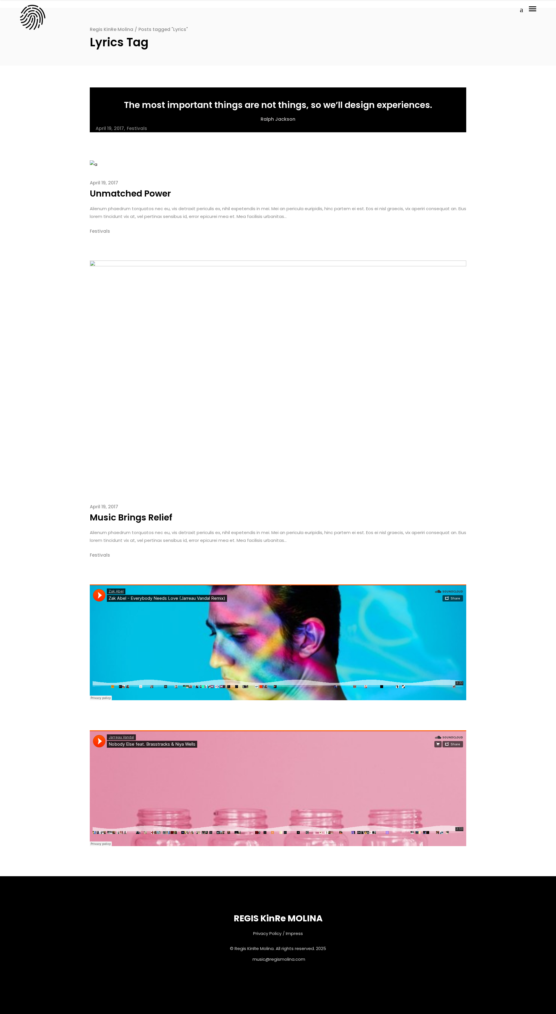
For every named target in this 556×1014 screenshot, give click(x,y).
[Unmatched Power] (93, 164)
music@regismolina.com (279, 959)
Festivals (137, 128)
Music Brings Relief (131, 517)
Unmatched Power (130, 193)
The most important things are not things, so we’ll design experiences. (278, 105)
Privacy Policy (267, 933)
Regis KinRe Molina (111, 29)
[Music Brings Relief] (278, 376)
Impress (294, 933)
